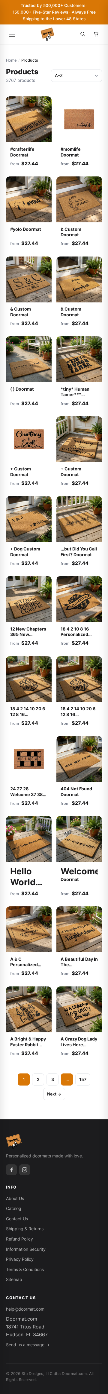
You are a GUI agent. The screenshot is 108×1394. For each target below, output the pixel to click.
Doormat (22, 879)
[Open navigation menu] (12, 34)
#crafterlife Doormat (22, 152)
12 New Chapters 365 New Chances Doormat (28, 637)
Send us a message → (28, 1344)
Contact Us (17, 1218)
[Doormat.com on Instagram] (24, 1169)
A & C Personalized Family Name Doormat (24, 968)
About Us (15, 1198)
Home (11, 60)
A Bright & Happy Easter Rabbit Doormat (28, 1044)
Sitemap (14, 1279)
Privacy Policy (20, 1259)
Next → (54, 1093)
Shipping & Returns (25, 1228)
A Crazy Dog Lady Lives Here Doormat (79, 1044)
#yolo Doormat (25, 229)
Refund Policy (19, 1238)
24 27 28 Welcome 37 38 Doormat (26, 794)
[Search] (83, 34)
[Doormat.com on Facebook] (11, 1169)
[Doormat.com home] (47, 34)
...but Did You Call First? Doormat (79, 551)
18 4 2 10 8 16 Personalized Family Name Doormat (75, 637)
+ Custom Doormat (20, 471)
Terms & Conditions (25, 1269)
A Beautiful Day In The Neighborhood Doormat (79, 968)
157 (82, 1079)
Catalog (13, 1208)
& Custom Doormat (71, 232)
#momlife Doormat (71, 152)
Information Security (26, 1249)
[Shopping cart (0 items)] (96, 34)
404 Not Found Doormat (76, 791)
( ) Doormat (22, 389)
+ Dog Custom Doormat (25, 551)
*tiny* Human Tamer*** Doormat (75, 394)
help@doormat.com (25, 1309)
